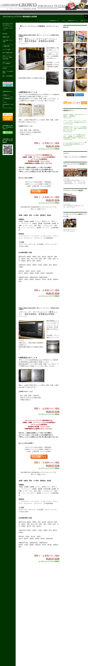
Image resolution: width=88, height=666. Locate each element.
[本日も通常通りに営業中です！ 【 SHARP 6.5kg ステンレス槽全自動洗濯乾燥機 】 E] (69, 74)
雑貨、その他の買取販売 (8, 76)
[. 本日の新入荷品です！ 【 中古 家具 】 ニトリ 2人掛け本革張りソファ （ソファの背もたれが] (81, 61)
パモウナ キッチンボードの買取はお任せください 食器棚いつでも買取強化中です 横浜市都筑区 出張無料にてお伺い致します (74, 136)
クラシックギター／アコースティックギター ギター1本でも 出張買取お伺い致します (75, 121)
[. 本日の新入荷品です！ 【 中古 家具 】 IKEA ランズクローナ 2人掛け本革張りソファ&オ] (69, 49)
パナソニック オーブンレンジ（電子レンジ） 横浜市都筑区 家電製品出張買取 (38, 313)
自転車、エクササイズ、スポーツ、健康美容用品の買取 (7, 57)
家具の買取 (5, 33)
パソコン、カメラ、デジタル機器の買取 (8, 45)
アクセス (63, 20)
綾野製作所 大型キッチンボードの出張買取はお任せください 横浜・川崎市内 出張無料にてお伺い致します (74, 128)
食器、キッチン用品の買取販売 (8, 72)
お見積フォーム (83, 20)
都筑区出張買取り (32, 308)
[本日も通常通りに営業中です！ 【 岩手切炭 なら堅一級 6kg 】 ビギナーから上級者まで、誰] (81, 36)
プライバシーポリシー (8, 108)
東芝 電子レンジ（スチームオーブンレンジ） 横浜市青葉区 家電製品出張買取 (38, 40)
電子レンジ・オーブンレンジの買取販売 (46, 35)
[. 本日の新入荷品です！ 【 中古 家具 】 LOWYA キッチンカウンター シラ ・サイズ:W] (81, 74)
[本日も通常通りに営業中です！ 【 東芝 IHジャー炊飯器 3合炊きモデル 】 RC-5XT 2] (69, 61)
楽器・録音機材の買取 (7, 52)
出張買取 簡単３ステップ (72, 20)
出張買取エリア (6, 95)
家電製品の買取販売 (23, 35)
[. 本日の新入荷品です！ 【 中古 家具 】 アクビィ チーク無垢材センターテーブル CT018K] (81, 86)
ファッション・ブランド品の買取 (8, 67)
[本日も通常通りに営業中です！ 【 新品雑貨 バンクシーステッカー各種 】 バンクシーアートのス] (69, 36)
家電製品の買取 (6, 36)
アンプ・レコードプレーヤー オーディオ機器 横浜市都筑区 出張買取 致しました (74, 143)
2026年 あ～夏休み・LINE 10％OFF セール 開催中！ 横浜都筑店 (74, 115)
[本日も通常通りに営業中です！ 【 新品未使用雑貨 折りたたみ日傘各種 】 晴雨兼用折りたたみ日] (81, 49)
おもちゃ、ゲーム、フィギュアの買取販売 (8, 62)
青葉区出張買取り (32, 35)
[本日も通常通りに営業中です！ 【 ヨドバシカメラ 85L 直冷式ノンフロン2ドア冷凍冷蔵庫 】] (69, 86)
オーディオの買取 (6, 49)
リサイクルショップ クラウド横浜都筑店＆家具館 (20, 16)
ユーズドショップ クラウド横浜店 (48, 149)
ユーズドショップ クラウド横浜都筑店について (49, 20)
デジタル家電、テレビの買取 (7, 41)
